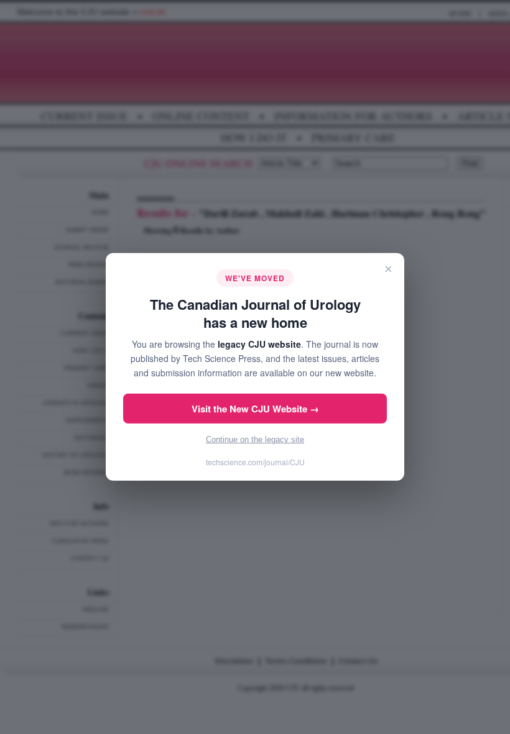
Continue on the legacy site (255, 439)
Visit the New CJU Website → (255, 409)
